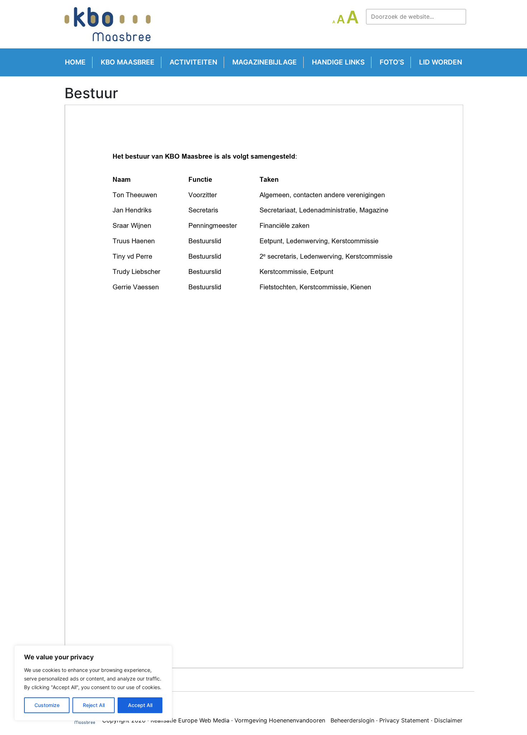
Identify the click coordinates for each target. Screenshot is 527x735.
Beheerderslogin (352, 720)
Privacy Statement (404, 720)
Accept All (140, 705)
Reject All (94, 705)
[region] (93, 683)
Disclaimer (448, 720)
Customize (47, 705)
